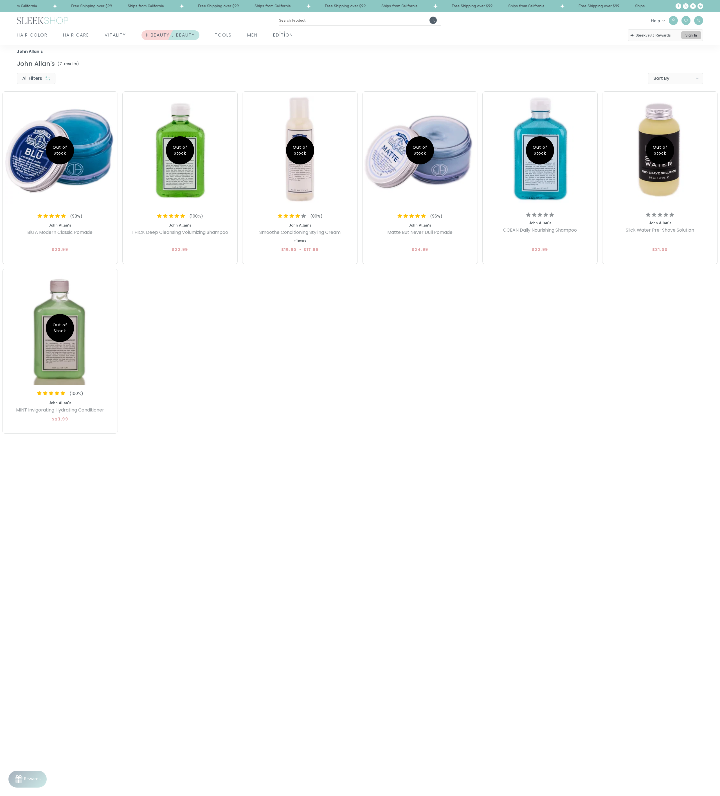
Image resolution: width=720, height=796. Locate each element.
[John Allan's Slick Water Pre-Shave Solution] (659, 150)
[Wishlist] (685, 20)
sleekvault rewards (653, 35)
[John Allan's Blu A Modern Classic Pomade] (60, 150)
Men (252, 35)
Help (655, 20)
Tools (223, 35)
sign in (691, 35)
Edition (283, 35)
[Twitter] (685, 6)
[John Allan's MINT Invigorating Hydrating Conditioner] (60, 327)
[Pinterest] (700, 6)
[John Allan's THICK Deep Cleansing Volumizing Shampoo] (180, 150)
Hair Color (32, 35)
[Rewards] (27, 779)
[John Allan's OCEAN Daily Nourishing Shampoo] (540, 150)
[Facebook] (678, 6)
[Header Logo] (42, 20)
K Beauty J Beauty (170, 35)
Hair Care (76, 35)
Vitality (115, 35)
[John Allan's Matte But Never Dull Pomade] (420, 150)
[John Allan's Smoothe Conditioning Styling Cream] (299, 150)
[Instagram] (693, 6)
